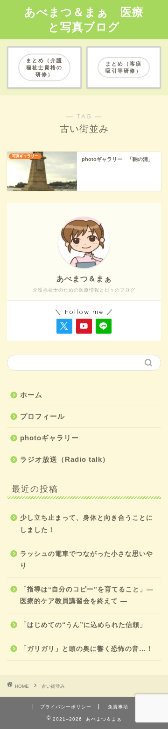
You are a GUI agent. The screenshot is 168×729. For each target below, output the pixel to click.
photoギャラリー (49, 438)
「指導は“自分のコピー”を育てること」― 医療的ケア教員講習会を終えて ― (87, 595)
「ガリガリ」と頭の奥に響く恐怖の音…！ (86, 648)
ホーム (31, 395)
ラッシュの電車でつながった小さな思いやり (86, 559)
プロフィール (42, 416)
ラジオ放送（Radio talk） (65, 459)
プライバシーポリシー (65, 706)
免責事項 (118, 706)
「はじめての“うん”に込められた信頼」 (83, 624)
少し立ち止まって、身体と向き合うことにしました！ (86, 523)
